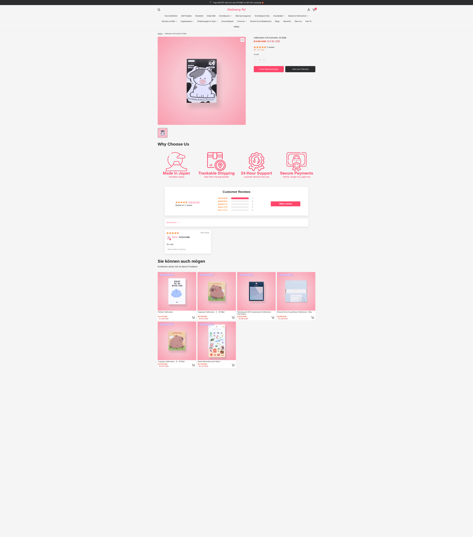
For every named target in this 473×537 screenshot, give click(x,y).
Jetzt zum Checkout (300, 69)
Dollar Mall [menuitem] (211, 16)
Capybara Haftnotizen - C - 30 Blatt (211, 312)
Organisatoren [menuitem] (186, 21)
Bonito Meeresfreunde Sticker (209, 361)
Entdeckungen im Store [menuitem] (206, 21)
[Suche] (159, 10)
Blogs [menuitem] (277, 21)
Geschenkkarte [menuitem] (227, 21)
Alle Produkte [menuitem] (186, 16)
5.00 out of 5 (194, 202)
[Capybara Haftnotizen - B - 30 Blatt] (177, 341)
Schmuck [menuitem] (241, 21)
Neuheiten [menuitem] (199, 16)
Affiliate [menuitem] (236, 27)
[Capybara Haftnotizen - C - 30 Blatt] (216, 291)
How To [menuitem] (308, 21)
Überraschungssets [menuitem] (243, 16)
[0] (313, 9)
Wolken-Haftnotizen (165, 312)
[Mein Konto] (308, 9)
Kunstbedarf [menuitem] (278, 16)
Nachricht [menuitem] (287, 21)
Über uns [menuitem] (298, 21)
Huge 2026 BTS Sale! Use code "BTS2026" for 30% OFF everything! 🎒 (238, 3)
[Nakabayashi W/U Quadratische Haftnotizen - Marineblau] (256, 291)
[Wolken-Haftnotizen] (177, 291)
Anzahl (256, 54)
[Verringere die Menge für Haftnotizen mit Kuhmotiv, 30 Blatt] (256, 59)
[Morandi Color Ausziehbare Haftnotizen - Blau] (296, 291)
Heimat (160, 34)
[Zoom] (242, 40)
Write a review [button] (285, 204)
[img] (173, 233)
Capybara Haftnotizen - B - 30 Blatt (171, 361)
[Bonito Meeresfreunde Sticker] (216, 341)
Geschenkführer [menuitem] (171, 16)
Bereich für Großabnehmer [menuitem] (260, 21)
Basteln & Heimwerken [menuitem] (297, 16)
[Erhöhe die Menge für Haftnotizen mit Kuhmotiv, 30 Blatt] (264, 59)
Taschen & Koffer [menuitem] (168, 21)
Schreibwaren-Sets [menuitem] (262, 16)
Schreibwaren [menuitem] (224, 16)
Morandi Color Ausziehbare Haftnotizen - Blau (294, 312)
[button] (260, 47)
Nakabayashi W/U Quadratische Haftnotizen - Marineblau (254, 313)
